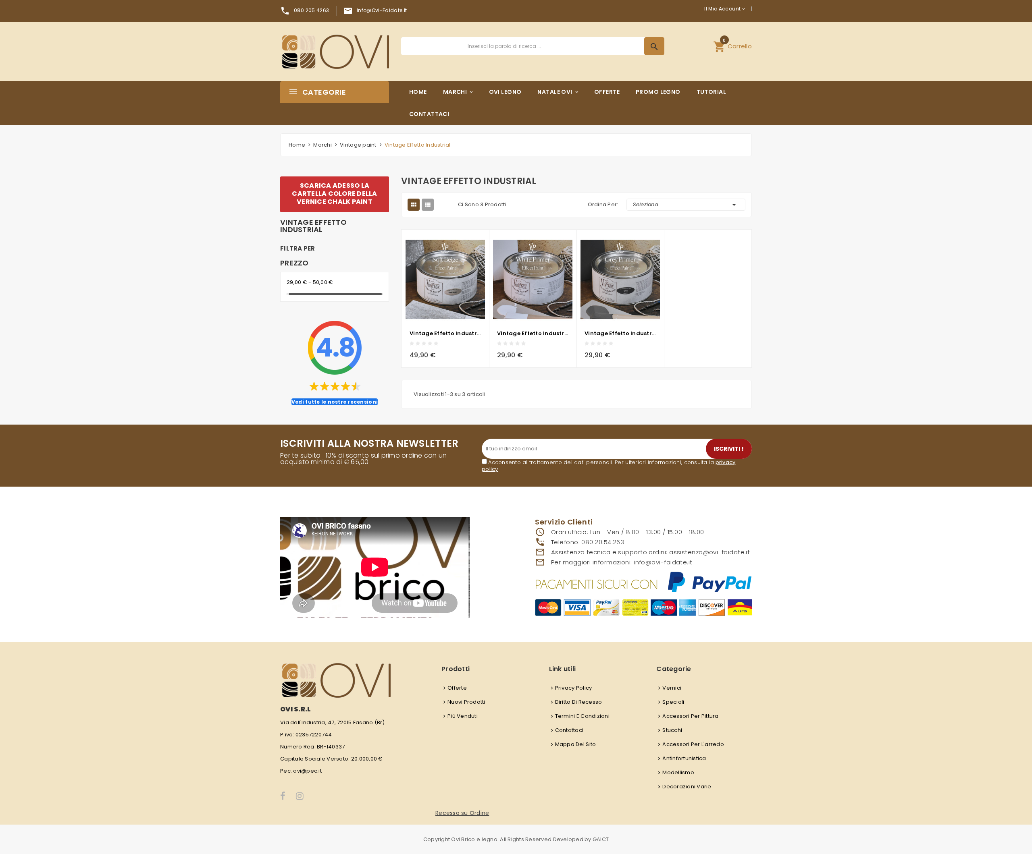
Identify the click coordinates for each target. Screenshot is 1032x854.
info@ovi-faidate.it (382, 10)
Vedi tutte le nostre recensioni (334, 401)
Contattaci (569, 730)
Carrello (732, 45)
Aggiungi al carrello (420, 352)
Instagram (300, 796)
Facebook (283, 796)
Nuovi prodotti (466, 702)
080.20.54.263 (602, 542)
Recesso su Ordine (462, 813)
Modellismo (678, 772)
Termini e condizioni (582, 716)
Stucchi (672, 730)
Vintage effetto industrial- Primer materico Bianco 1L (532, 333)
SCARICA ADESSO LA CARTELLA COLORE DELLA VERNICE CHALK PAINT (334, 193)
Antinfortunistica (684, 758)
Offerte (457, 688)
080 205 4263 (311, 10)
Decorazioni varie (686, 786)
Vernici (671, 688)
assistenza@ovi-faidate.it (709, 552)
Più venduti (462, 716)
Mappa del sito (575, 744)
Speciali (673, 702)
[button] (732, 46)
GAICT (601, 839)
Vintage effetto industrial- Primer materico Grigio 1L (620, 333)
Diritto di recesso (578, 702)
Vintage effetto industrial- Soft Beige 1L (445, 333)
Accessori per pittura (690, 716)
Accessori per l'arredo (693, 744)
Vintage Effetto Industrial (313, 226)
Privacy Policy (573, 688)
